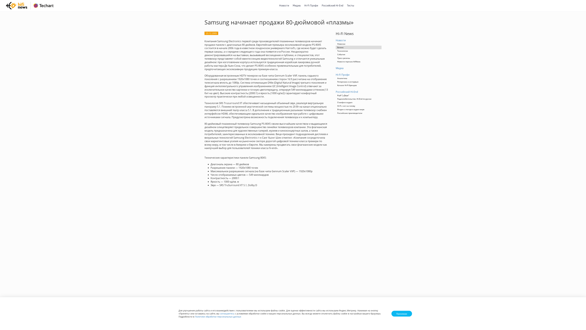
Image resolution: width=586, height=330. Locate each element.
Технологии (342, 51)
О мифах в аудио (344, 102)
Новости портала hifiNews (348, 61)
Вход (579, 7)
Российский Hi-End (332, 5)
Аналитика (342, 78)
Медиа (297, 5)
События (341, 54)
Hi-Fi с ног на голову (346, 106)
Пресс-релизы (343, 58)
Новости (284, 5)
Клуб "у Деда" (343, 95)
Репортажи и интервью (347, 82)
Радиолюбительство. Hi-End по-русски (354, 99)
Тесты (350, 5)
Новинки (341, 44)
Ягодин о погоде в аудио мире (350, 109)
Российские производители (349, 113)
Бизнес (340, 47)
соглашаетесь (227, 313)
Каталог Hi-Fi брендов (347, 85)
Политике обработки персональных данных (218, 316)
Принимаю (401, 313)
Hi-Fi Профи (311, 5)
